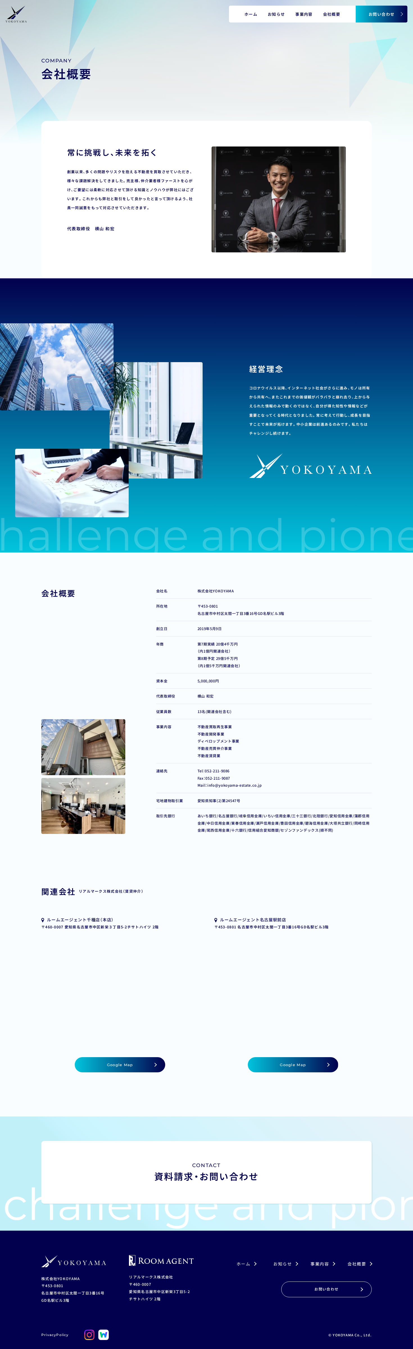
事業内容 (304, 14)
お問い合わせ (381, 14)
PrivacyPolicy (55, 1335)
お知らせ (276, 14)
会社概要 (332, 14)
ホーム (250, 14)
